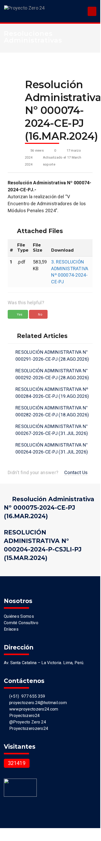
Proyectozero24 (23, 715)
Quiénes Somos (19, 616)
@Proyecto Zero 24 (26, 722)
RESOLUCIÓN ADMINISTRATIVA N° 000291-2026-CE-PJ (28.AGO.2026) (52, 355)
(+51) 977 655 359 (26, 696)
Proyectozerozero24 (27, 728)
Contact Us (76, 472)
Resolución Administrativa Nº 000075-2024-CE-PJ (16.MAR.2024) (49, 508)
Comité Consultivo (21, 622)
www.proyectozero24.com (32, 709)
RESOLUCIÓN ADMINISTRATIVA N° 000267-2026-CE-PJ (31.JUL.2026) (51, 430)
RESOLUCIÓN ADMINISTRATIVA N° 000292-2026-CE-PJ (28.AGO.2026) (52, 374)
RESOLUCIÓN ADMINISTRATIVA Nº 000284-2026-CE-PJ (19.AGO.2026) (52, 392)
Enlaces (11, 629)
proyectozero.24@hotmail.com (37, 702)
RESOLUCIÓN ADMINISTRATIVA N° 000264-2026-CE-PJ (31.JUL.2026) (51, 448)
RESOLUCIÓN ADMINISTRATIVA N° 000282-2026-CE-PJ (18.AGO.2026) (52, 411)
